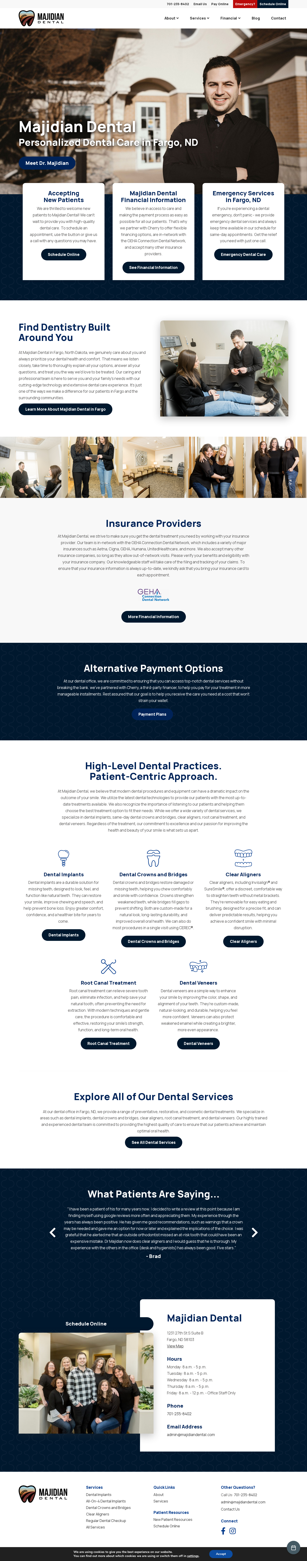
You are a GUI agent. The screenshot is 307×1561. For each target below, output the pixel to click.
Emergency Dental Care (243, 254)
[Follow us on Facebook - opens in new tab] (223, 1531)
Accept (221, 1554)
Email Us (200, 4)
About (170, 18)
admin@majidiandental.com (191, 1434)
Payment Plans (152, 714)
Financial (228, 18)
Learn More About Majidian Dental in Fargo (65, 409)
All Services (95, 1527)
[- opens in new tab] (153, 595)
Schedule (273, 4)
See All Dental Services (154, 1142)
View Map (175, 1346)
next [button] (254, 1232)
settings (193, 1556)
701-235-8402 (178, 4)
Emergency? (245, 4)
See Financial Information (153, 267)
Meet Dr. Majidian (47, 163)
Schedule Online (64, 254)
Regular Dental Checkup (106, 1520)
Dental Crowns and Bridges (153, 941)
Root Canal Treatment (108, 1043)
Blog (256, 18)
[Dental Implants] (63, 858)
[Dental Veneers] (198, 966)
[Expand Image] (30, 467)
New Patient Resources (173, 1519)
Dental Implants (64, 934)
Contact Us (230, 1509)
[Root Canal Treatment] (108, 966)
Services (198, 18)
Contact (278, 18)
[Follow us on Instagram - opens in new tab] (232, 1531)
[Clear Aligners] (243, 858)
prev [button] (52, 1232)
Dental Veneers (198, 1043)
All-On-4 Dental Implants (106, 1501)
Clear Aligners (243, 941)
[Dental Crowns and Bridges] (153, 858)
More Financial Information (153, 616)
